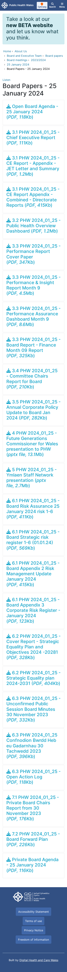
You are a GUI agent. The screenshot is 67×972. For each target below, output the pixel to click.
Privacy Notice (33, 930)
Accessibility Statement (33, 911)
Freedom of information (33, 939)
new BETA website (29, 25)
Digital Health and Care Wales (38, 960)
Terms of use (33, 921)
